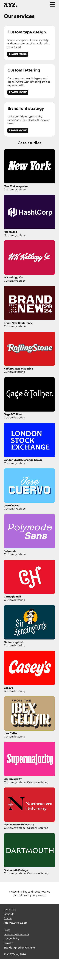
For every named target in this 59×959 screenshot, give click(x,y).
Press (7, 929)
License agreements (16, 934)
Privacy (8, 942)
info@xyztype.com (16, 922)
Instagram (10, 909)
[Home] (10, 5)
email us (22, 891)
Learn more (18, 53)
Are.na (8, 918)
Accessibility (11, 938)
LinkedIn (9, 913)
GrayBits (30, 947)
